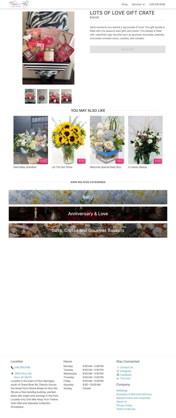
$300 (43, 161)
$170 (81, 161)
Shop (125, 4)
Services (136, 4)
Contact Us (126, 367)
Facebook (125, 374)
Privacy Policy (124, 405)
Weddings (122, 390)
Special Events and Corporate (133, 397)
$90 (119, 161)
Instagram (125, 371)
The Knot (125, 378)
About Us (121, 401)
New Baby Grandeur (24, 167)
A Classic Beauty (137, 167)
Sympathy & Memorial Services (134, 394)
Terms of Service (125, 409)
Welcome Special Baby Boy (105, 167)
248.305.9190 (22, 367)
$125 (157, 161)
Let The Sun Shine (62, 167)
